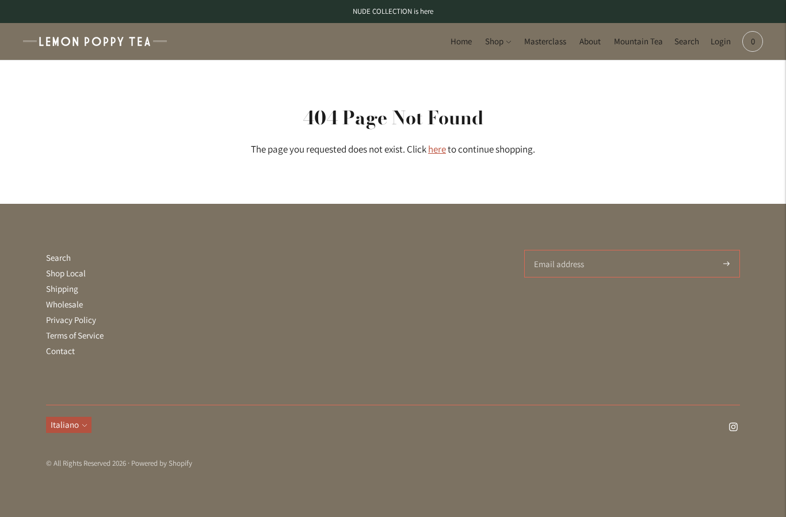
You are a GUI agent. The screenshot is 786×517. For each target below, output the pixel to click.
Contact (60, 350)
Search (686, 41)
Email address (557, 250)
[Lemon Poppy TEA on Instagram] (733, 428)
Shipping (62, 288)
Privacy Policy (71, 319)
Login (721, 41)
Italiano (65, 424)
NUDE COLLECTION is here (393, 11)
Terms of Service (75, 335)
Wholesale (64, 304)
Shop (494, 41)
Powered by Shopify (161, 463)
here (437, 149)
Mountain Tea (638, 41)
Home (461, 41)
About (590, 41)
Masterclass (545, 41)
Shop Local (66, 273)
